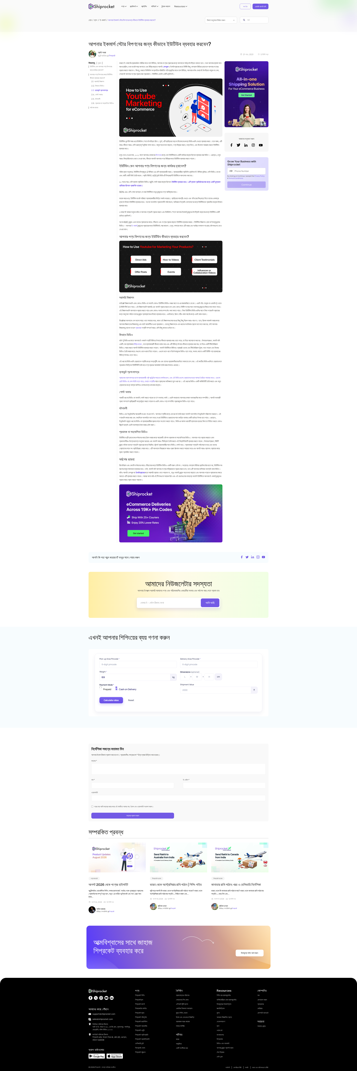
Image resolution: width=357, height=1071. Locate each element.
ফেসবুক (165, 66)
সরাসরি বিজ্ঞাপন (99, 81)
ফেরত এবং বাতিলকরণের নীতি (260, 1067)
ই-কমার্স (134, 225)
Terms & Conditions (236, 178)
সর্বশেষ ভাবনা (94, 107)
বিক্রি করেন (138, 344)
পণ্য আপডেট (94, 878)
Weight (103, 672)
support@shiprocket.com (103, 1014)
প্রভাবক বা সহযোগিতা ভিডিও (104, 103)
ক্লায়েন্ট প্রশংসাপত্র (101, 90)
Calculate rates (111, 700)
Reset (131, 700)
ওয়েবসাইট (94, 792)
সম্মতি (247, 1067)
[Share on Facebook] (241, 557)
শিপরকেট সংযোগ (156, 878)
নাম (93, 779)
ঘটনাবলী (97, 98)
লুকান (99, 63)
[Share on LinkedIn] (252, 557)
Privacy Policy (260, 176)
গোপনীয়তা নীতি (237, 1067)
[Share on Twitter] (247, 557)
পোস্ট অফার (99, 94)
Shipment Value (187, 685)
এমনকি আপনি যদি (260, 6)
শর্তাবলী (227, 1067)
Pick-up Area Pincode (109, 659)
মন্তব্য (94, 760)
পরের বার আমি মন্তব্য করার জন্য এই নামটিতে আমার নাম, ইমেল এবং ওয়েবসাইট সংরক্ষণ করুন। (123, 806)
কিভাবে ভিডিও (99, 86)
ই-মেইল (186, 779)
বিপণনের (158, 154)
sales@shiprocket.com (102, 1019)
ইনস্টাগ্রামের (139, 472)
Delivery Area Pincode (190, 659)
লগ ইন (245, 6)
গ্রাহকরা (138, 327)
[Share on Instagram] (258, 557)
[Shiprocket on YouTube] (263, 557)
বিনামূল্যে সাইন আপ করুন (249, 952)
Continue (247, 184)
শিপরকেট (112, 55)
